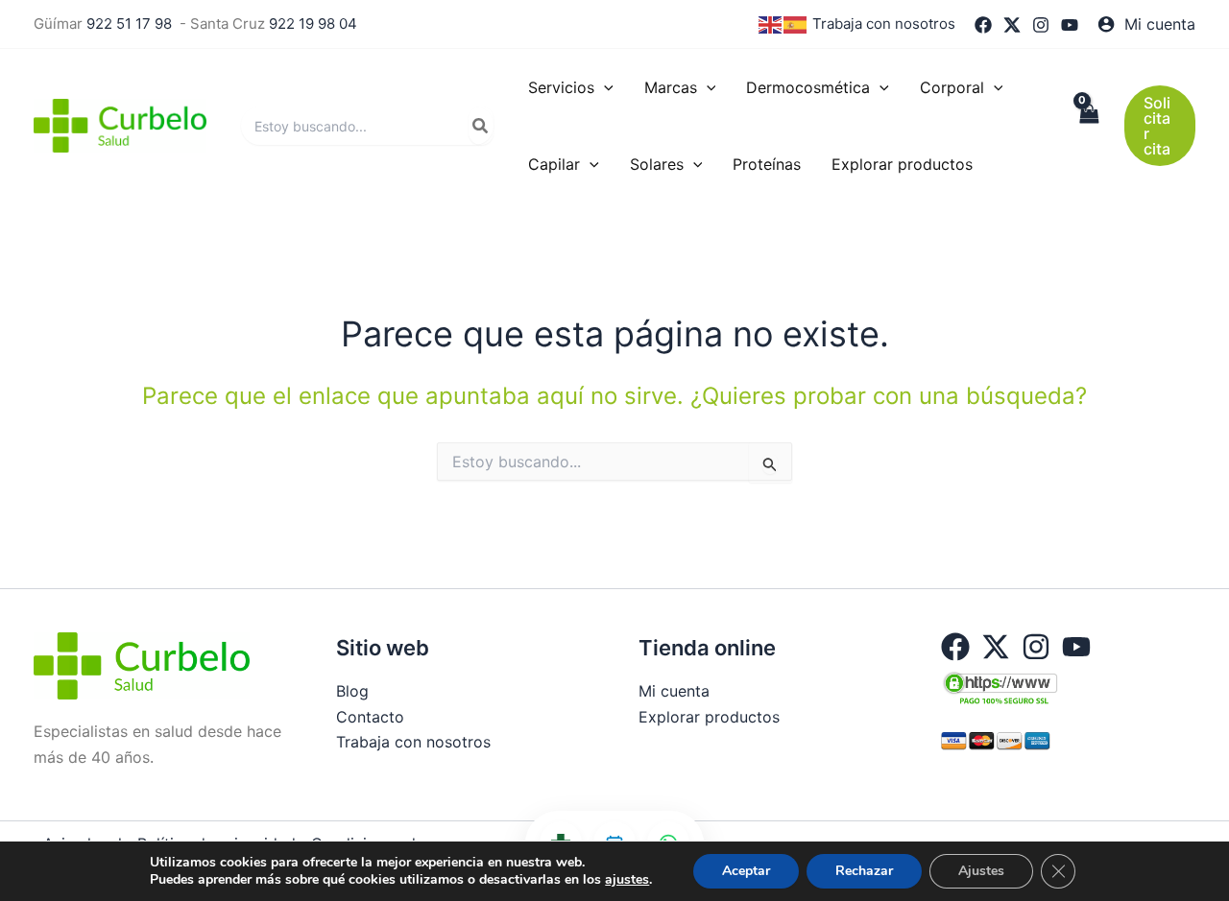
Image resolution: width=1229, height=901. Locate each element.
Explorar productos (709, 716)
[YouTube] (1069, 25)
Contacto (370, 716)
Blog (352, 690)
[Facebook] (983, 25)
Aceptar (746, 871)
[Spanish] (795, 23)
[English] (771, 23)
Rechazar (864, 871)
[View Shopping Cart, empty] (1089, 126)
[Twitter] (1012, 25)
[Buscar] (481, 126)
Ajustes (981, 871)
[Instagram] (1040, 25)
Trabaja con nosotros (883, 23)
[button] (604, 87)
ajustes (627, 880)
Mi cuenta (674, 690)
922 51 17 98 (129, 23)
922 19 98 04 (313, 23)
